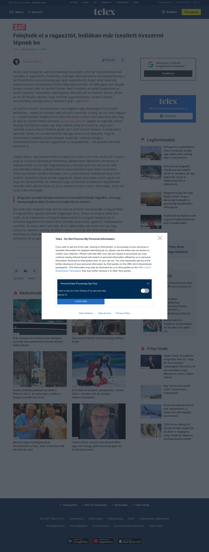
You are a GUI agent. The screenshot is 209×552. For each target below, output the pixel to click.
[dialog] (104, 276)
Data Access (104, 313)
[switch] (145, 291)
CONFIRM (81, 301)
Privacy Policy (123, 313)
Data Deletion (86, 313)
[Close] (161, 239)
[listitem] (103, 283)
